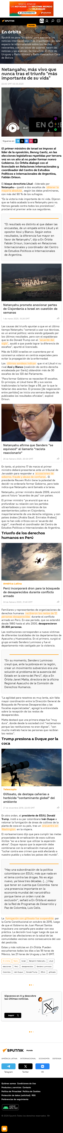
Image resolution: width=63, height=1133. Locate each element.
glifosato (52, 972)
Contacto (27, 1087)
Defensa (56, 1058)
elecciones (7, 966)
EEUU (43, 972)
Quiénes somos (8, 1083)
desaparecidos (27, 966)
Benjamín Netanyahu (37, 961)
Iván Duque (18, 972)
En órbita (6, 961)
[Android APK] (10, 1107)
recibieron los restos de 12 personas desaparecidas (29, 615)
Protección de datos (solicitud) (15, 1095)
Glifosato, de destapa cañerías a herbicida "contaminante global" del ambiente (29, 798)
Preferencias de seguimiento (14, 1099)
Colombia (6, 972)
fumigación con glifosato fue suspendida (29, 918)
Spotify (55, 129)
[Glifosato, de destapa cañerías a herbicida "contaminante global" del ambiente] (31, 767)
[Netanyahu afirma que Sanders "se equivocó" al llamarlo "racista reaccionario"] (31, 422)
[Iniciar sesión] (47, 21)
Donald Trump (31, 972)
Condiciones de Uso (26, 1083)
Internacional (28, 1058)
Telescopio (10, 789)
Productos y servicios (11, 1087)
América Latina (12, 583)
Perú (16, 966)
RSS (34, 1095)
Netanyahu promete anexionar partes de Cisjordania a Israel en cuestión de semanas (30, 308)
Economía (44, 1058)
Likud (51, 961)
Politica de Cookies (31, 1091)
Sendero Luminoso (44, 966)
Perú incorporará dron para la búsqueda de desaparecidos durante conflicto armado (31, 592)
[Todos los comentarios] (4, 1129)
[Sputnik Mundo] (8, 22)
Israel (23, 961)
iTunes (55, 118)
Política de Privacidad (11, 1091)
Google (55, 124)
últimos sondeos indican (21, 363)
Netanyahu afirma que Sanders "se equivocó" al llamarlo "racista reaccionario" (28, 449)
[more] (58, 318)
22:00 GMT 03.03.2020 (12, 84)
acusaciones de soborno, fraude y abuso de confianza (27, 475)
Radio (15, 961)
